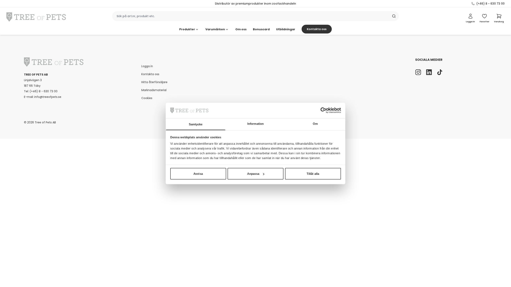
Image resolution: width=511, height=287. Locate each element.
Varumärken (215, 29)
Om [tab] (315, 123)
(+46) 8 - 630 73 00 (490, 4)
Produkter (187, 29)
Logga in (147, 66)
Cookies (146, 98)
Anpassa (253, 173)
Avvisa (198, 173)
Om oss (241, 29)
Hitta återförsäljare (154, 82)
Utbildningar (285, 29)
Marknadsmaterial (153, 90)
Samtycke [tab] (196, 124)
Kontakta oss (317, 29)
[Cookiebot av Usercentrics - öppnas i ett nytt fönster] (323, 110)
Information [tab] (255, 123)
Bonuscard (261, 29)
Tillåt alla (313, 173)
